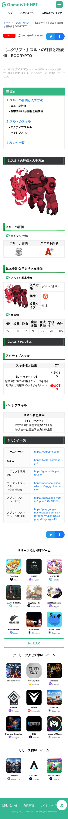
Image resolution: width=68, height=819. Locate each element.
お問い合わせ (9, 805)
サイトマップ (48, 805)
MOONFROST (54, 777)
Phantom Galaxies (13, 736)
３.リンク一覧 (15, 142)
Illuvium (55, 709)
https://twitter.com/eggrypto (47, 461)
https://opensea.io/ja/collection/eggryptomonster (47, 486)
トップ (9, 13)
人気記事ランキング (52, 13)
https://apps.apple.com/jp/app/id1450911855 (47, 499)
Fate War (14, 578)
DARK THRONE (14, 604)
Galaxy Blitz (33, 682)
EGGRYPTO (22, 23)
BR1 (35, 736)
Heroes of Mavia (54, 736)
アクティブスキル (21, 127)
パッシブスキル (20, 132)
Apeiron (14, 709)
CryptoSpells (34, 604)
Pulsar (35, 709)
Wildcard (55, 682)
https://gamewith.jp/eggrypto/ (47, 473)
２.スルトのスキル (18, 121)
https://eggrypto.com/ (47, 451)
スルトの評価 (18, 105)
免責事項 (28, 805)
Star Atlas (34, 777)
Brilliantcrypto (13, 681)
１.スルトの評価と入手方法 (24, 100)
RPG (9, 36)
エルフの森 (54, 578)
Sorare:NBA (34, 631)
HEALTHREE (13, 631)
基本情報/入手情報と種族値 (27, 111)
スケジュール (27, 13)
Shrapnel (15, 777)
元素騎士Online (54, 604)
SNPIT (35, 578)
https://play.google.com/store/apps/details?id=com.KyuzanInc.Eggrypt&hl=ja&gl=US (47, 514)
